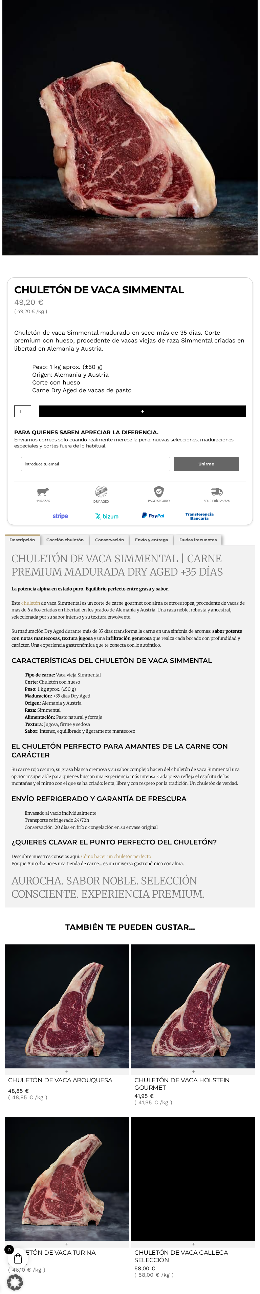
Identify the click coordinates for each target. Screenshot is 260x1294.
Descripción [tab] (22, 539)
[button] (15, 1281)
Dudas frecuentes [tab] (198, 539)
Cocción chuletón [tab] (65, 539)
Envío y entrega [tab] (151, 539)
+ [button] (66, 1071)
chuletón (30, 603)
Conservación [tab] (109, 539)
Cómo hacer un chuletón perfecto (116, 856)
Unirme (206, 463)
